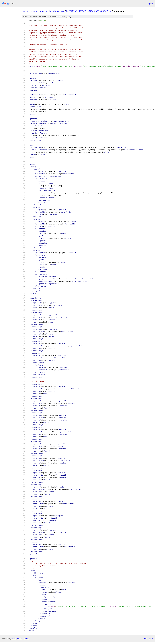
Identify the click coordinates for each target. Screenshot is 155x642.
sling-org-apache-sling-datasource (47, 11)
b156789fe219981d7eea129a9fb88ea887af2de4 (88, 11)
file (68, 17)
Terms (26, 638)
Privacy (19, 638)
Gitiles (13, 638)
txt (145, 638)
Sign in (150, 4)
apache (25, 11)
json (151, 638)
